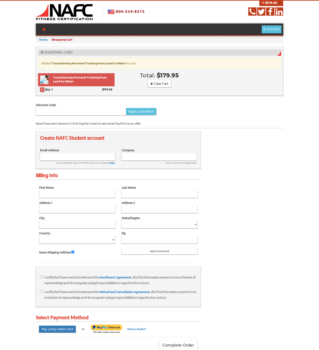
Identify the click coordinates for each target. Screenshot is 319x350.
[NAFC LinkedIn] (279, 11)
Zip (124, 233)
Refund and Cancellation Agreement (125, 292)
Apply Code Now (141, 111)
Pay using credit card (57, 329)
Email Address (49, 150)
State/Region (131, 218)
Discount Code (46, 105)
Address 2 (128, 203)
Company (128, 150)
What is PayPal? (136, 329)
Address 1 (46, 203)
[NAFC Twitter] (261, 11)
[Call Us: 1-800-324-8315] (252, 11)
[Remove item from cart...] (42, 89)
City (41, 218)
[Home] (64, 12)
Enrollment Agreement (116, 277)
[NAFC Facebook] (270, 11)
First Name (46, 187)
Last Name (129, 187)
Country (44, 233)
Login (112, 162)
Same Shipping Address (55, 252)
